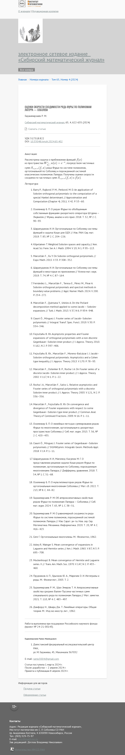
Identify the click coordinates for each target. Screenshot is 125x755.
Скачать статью (37, 128)
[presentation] (79, 159)
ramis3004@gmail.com (46, 658)
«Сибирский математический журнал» (61, 59)
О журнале (24, 11)
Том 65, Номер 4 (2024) (64, 79)
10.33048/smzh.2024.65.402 (46, 141)
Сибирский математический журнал (44, 122)
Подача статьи (31, 688)
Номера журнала (39, 79)
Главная (22, 79)
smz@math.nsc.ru (28, 739)
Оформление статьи (34, 694)
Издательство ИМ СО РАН (30, 749)
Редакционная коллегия (45, 11)
